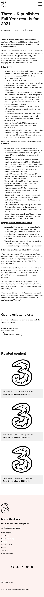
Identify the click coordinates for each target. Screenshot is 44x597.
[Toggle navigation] (40, 4)
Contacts (4, 542)
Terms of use (4, 582)
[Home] (5, 510)
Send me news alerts (12, 334)
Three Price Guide (6, 545)
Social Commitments (7, 539)
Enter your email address (9, 328)
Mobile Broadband (7, 554)
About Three (5, 536)
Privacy (11, 582)
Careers (3, 548)
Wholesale (4, 551)
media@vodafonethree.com (11, 528)
